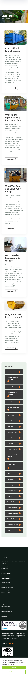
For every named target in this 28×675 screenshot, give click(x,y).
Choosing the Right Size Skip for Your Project (13, 118)
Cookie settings (13, 672)
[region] (14, 666)
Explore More (10, 88)
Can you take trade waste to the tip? (12, 258)
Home (2, 18)
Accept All (14, 667)
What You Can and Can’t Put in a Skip (13, 189)
